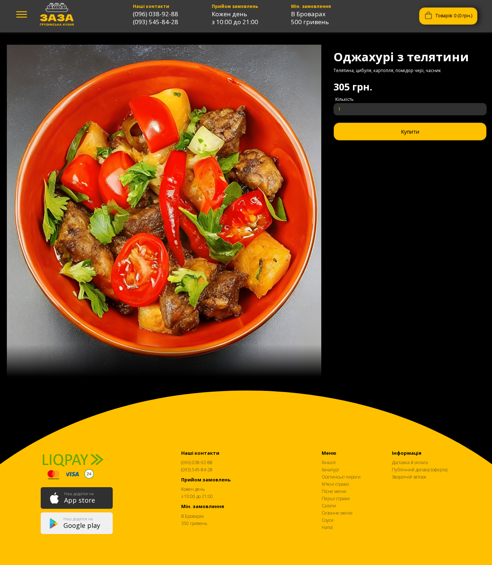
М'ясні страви (335, 484)
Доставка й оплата (410, 462)
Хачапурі (330, 470)
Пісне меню (334, 491)
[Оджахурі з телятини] (164, 212)
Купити (410, 131)
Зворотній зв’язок (409, 477)
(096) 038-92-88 (155, 14)
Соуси (328, 520)
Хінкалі (329, 462)
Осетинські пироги (341, 477)
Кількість (344, 99)
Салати (329, 506)
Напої (327, 527)
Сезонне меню (337, 513)
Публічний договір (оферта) (419, 470)
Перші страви (336, 498)
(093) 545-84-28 (155, 22)
